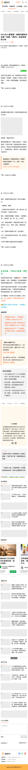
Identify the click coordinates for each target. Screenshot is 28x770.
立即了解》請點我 (9, 352)
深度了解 (19, 571)
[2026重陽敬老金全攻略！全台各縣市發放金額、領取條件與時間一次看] (5, 668)
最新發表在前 (22, 743)
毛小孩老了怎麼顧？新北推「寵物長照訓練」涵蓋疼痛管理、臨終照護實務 (19, 704)
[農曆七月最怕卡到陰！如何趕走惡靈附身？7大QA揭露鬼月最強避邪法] (5, 587)
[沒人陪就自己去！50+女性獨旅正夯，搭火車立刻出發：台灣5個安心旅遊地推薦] (5, 696)
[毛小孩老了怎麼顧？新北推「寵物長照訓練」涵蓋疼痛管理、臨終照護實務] (5, 705)
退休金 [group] (9, 11)
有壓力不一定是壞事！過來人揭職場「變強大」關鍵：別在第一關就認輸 (19, 641)
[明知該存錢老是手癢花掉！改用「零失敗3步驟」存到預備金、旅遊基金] (5, 596)
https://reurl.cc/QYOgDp (11, 166)
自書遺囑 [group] (16, 11)
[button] (25, 2)
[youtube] (25, 753)
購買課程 (18, 2)
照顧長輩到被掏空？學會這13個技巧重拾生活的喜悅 (19, 487)
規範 (2, 737)
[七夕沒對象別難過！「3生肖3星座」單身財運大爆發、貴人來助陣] (5, 651)
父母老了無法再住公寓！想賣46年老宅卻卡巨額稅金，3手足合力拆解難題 (19, 614)
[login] (23, 2)
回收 (16, 403)
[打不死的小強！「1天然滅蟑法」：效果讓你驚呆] (5, 497)
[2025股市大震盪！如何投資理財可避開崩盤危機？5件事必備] (5, 515)
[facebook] (19, 753)
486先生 (10, 403)
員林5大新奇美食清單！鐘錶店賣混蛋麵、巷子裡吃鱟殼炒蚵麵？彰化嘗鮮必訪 (19, 524)
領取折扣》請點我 (9, 362)
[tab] (11, 576)
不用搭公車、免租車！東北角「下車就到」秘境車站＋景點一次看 (19, 677)
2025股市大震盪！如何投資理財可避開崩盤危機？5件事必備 (19, 515)
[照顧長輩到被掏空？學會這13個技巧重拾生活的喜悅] (5, 488)
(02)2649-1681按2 (11, 759)
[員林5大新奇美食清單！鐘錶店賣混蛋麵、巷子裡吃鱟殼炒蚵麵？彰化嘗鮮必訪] (5, 524)
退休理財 (5, 6)
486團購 (12, 42)
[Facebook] (16, 443)
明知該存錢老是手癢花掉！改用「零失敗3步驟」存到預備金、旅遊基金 (19, 595)
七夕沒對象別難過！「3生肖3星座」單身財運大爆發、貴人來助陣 (19, 650)
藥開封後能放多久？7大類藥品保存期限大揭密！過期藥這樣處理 (15, 330)
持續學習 (12, 6)
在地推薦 (19, 6)
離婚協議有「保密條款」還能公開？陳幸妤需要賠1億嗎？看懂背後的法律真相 (19, 623)
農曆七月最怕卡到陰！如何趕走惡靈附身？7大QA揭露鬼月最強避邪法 (19, 587)
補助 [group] (22, 11)
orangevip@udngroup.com (13, 757)
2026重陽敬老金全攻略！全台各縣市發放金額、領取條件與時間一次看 (19, 668)
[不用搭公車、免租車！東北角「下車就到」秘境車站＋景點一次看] (5, 677)
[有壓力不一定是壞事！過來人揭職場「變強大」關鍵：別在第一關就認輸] (5, 642)
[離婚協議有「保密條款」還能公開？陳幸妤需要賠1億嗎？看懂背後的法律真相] (5, 623)
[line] (22, 753)
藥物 (4, 403)
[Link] (12, 443)
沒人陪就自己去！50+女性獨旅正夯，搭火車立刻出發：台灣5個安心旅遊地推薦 (19, 695)
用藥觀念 (22, 403)
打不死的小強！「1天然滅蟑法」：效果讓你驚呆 (19, 495)
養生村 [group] (3, 11)
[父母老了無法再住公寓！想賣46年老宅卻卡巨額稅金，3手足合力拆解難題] (5, 614)
